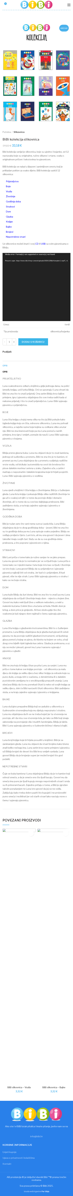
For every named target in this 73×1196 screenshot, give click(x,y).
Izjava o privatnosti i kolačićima (19, 1157)
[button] (31, 833)
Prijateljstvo (12, 181)
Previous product (62, 132)
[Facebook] (15, 352)
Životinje (10, 196)
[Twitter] (19, 352)
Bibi (45, 1185)
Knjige (9, 221)
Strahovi (10, 206)
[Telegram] (39, 352)
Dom (8, 211)
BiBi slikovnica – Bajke (53, 1087)
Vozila (9, 191)
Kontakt (7, 1163)
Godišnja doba (13, 201)
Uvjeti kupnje (9, 1152)
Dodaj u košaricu (33, 341)
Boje (8, 186)
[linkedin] (31, 352)
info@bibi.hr (36, 1136)
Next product (68, 132)
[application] (36, 287)
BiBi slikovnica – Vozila (19, 1087)
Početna (7, 132)
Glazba (9, 216)
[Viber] (42, 352)
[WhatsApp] (35, 352)
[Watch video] (8, 116)
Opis (5, 365)
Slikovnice (19, 132)
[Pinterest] (27, 352)
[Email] (23, 352)
